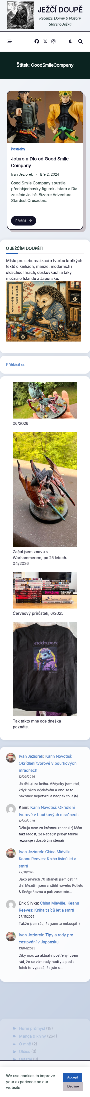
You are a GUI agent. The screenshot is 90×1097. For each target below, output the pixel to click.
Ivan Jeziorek (22, 174)
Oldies (24, 1012)
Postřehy (18, 149)
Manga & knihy (32, 997)
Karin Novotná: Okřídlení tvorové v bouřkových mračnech (47, 759)
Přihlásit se (16, 364)
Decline (73, 1086)
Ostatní (25, 1020)
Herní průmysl (32, 989)
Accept (72, 1077)
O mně (25, 1005)
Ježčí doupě (60, 10)
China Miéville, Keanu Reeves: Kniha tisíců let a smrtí (47, 854)
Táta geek (28, 1036)
